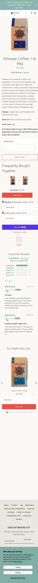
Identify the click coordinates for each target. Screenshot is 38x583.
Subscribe (27, 539)
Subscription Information (14, 509)
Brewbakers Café (14, 516)
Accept (18, 567)
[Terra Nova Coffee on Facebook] (32, 13)
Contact (14, 505)
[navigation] (4, 13)
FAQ (21, 505)
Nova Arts (27, 516)
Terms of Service (24, 512)
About (6, 505)
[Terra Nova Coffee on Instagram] (35, 13)
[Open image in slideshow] (20, 34)
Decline (18, 572)
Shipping (30, 509)
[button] (16, 72)
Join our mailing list (19, 527)
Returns (11, 512)
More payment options (20, 232)
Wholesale (29, 505)
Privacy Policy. (17, 561)
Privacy (19, 519)
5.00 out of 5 (24, 258)
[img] (10, 286)
